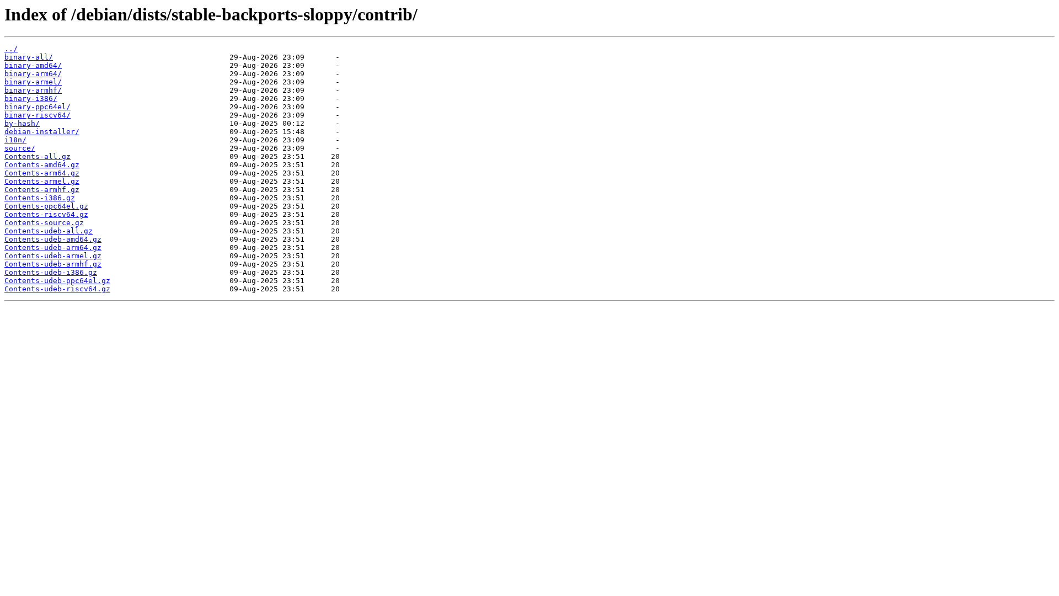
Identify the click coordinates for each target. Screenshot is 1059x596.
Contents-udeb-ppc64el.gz (57, 280)
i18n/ (15, 140)
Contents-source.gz (44, 223)
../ (11, 49)
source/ (19, 148)
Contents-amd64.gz (41, 165)
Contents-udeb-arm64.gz (52, 247)
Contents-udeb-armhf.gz (52, 264)
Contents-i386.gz (39, 198)
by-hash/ (22, 123)
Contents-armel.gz (41, 181)
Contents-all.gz (37, 156)
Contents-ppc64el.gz (46, 206)
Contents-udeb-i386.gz (50, 272)
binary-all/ (28, 57)
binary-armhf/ (33, 90)
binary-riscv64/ (37, 115)
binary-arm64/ (33, 74)
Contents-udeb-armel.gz (52, 256)
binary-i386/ (30, 98)
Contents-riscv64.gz (46, 214)
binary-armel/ (33, 82)
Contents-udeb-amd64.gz (52, 239)
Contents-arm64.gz (41, 173)
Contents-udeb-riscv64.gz (57, 289)
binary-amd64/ (33, 65)
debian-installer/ (41, 131)
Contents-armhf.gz (41, 189)
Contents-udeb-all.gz (48, 231)
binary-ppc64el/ (37, 107)
